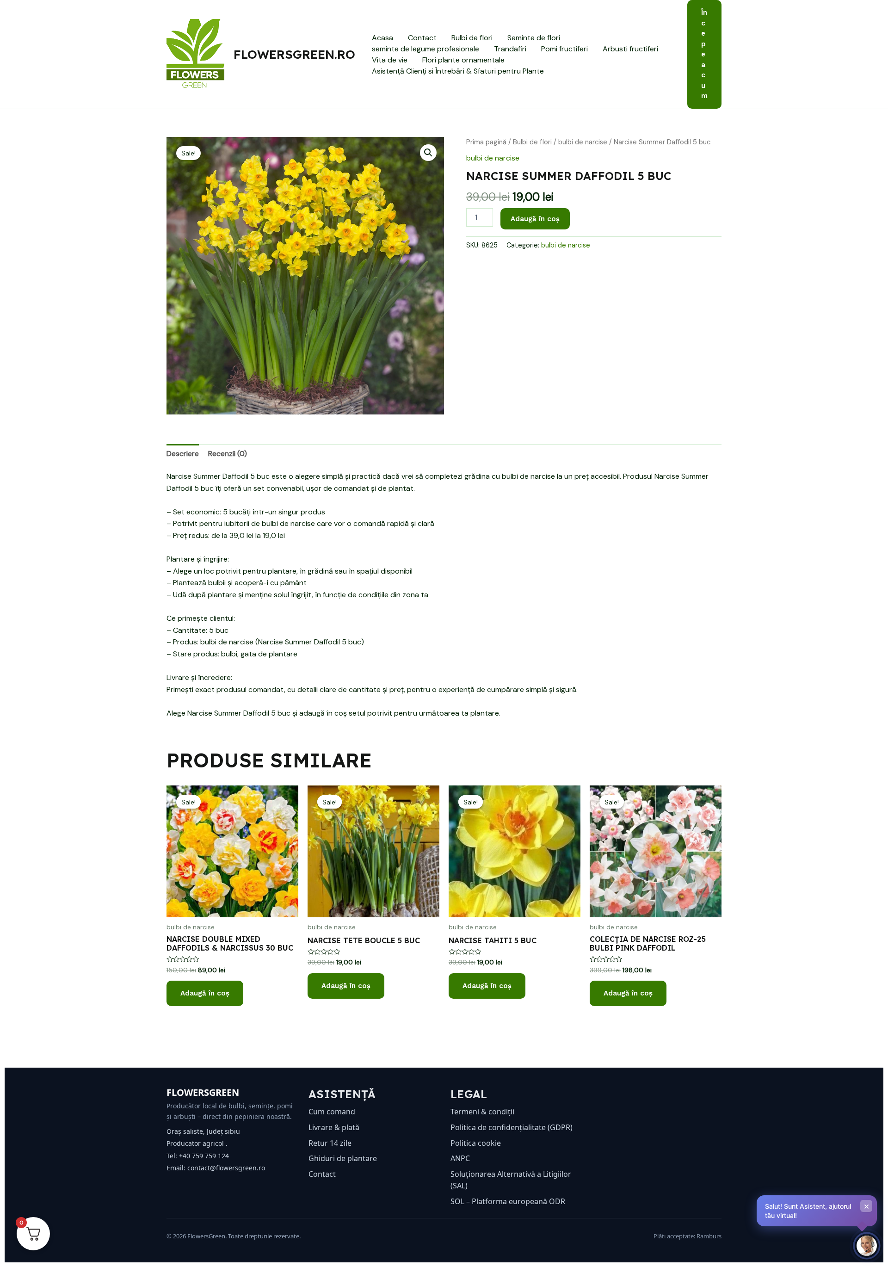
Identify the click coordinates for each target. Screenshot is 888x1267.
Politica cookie (475, 1143)
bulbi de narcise (582, 142)
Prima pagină (486, 142)
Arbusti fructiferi (630, 49)
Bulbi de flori (472, 38)
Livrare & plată (333, 1127)
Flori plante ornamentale (463, 60)
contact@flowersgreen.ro (226, 1167)
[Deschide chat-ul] (867, 1246)
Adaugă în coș (535, 219)
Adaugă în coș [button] (204, 993)
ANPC (460, 1158)
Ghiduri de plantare (342, 1158)
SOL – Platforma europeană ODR (507, 1201)
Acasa (382, 38)
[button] (704, 54)
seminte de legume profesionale (425, 49)
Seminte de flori (533, 38)
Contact (422, 38)
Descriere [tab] (182, 453)
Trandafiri (510, 49)
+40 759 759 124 (204, 1155)
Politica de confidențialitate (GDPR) (511, 1127)
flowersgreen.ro (294, 54)
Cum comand (331, 1111)
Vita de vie (389, 60)
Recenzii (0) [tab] (227, 453)
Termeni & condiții (482, 1111)
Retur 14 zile (330, 1143)
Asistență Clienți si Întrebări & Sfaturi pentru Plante (458, 71)
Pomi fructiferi (564, 49)
